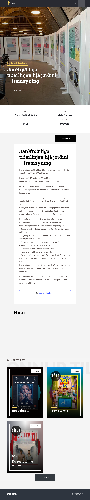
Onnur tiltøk (66, 138)
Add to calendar (45, 293)
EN (75, 3)
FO (71, 3)
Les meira (17, 90)
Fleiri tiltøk (45, 478)
